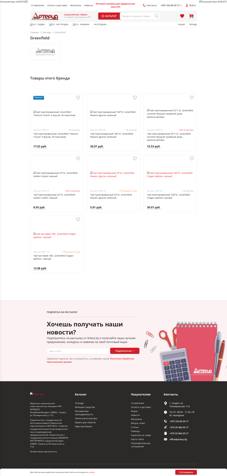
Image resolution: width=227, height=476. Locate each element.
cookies (91, 472)
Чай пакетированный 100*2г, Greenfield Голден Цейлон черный (168, 196)
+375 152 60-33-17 (179, 421)
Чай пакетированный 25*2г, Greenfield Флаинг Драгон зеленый (111, 196)
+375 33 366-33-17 (179, 433)
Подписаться (123, 351)
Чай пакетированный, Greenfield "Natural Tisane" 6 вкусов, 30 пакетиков (55, 135)
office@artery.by (178, 439)
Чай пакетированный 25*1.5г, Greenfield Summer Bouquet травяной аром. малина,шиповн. (169, 136)
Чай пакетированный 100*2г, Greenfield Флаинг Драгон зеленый (111, 135)
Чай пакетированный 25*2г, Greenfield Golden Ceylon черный (54, 196)
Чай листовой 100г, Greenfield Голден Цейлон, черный (53, 257)
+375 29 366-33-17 (179, 427)
